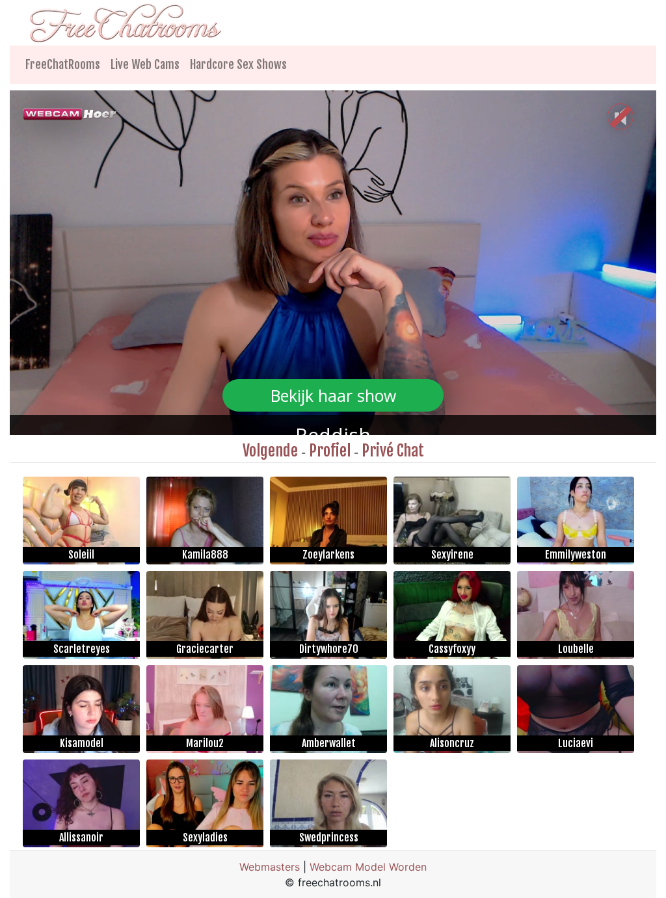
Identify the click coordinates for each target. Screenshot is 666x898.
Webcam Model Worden (368, 866)
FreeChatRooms (62, 64)
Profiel (330, 450)
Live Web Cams (145, 64)
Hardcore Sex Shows (238, 64)
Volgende (270, 450)
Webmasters (269, 866)
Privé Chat (393, 450)
